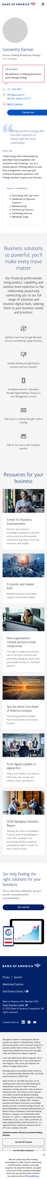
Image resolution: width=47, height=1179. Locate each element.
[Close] (44, 1155)
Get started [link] (23, 907)
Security (18, 977)
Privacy (6, 977)
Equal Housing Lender (14, 1005)
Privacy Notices (32, 1176)
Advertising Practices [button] (13, 984)
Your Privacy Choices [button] (13, 991)
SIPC (17, 1120)
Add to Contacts (15, 104)
